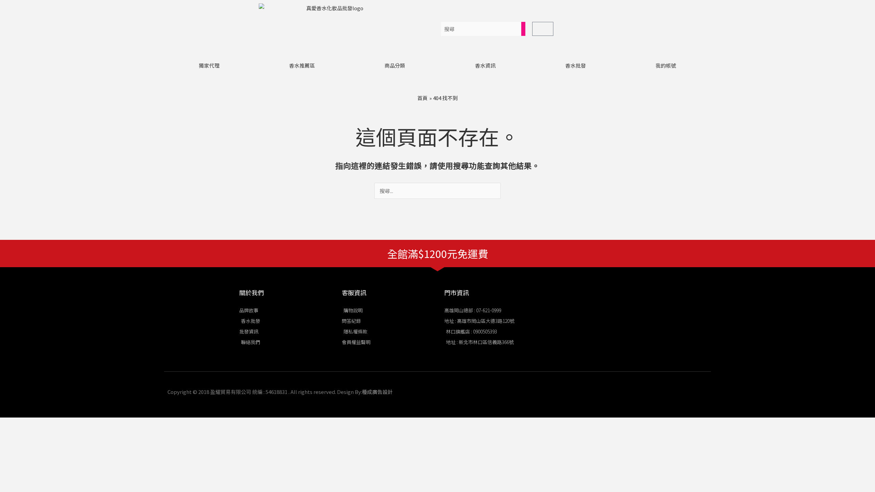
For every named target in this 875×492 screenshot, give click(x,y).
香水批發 (575, 65)
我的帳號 (666, 65)
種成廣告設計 (377, 391)
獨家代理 (209, 65)
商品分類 (395, 65)
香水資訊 (485, 65)
